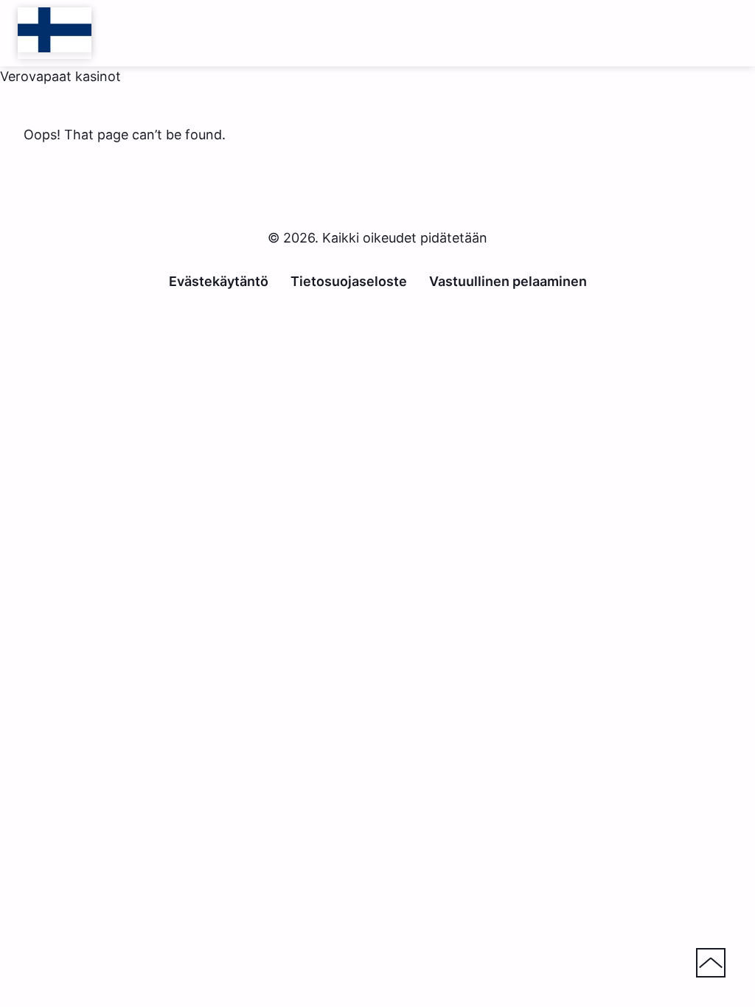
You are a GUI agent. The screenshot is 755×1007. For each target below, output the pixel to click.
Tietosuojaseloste (348, 281)
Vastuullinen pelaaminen (508, 281)
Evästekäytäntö (218, 281)
